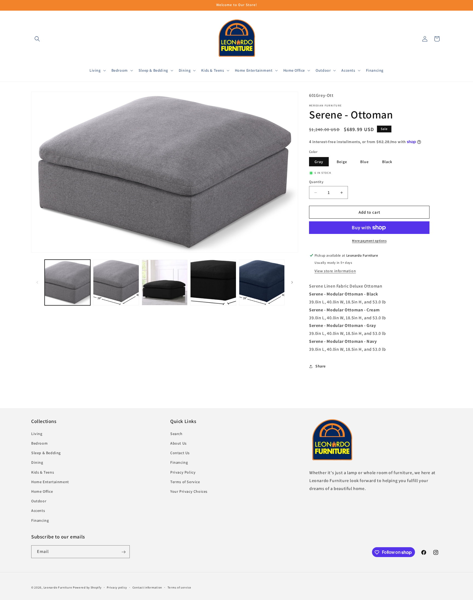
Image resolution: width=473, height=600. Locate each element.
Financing (40, 520)
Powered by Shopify (87, 587)
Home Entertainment (50, 481)
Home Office (42, 491)
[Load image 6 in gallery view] (165, 282)
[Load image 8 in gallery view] (262, 282)
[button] (37, 39)
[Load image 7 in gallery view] (213, 282)
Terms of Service (185, 481)
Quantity (316, 181)
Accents (38, 510)
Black (387, 161)
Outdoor (38, 501)
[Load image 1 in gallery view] (67, 282)
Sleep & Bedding (46, 453)
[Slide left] (37, 282)
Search (176, 433)
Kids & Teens (42, 472)
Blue (364, 161)
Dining (37, 462)
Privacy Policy (182, 472)
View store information (335, 270)
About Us (178, 443)
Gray (319, 161)
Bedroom (39, 443)
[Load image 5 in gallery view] (116, 282)
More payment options (369, 241)
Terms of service (179, 587)
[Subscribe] (123, 552)
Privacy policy (117, 587)
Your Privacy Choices (188, 491)
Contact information (147, 587)
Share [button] (320, 366)
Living (36, 433)
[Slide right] (292, 282)
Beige (342, 161)
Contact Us (180, 453)
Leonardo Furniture (58, 587)
